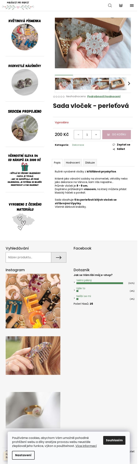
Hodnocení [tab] (73, 162)
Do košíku (119, 134)
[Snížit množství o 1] (78, 134)
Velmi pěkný (84, 280)
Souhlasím (114, 440)
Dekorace (78, 145)
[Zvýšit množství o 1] (96, 134)
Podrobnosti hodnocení (103, 96)
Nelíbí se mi (83, 296)
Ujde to (80, 288)
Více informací (86, 446)
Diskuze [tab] (90, 162)
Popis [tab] (57, 162)
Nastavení (23, 455)
